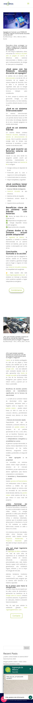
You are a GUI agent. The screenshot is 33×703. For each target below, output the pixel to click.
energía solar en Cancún (13, 595)
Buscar (27, 648)
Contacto (16, 616)
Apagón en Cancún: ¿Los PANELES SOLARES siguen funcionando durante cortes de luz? (16, 33)
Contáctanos (16, 290)
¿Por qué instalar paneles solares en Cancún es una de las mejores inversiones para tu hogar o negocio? (16, 338)
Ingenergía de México (14, 551)
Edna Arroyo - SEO (10, 37)
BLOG (5, 39)
